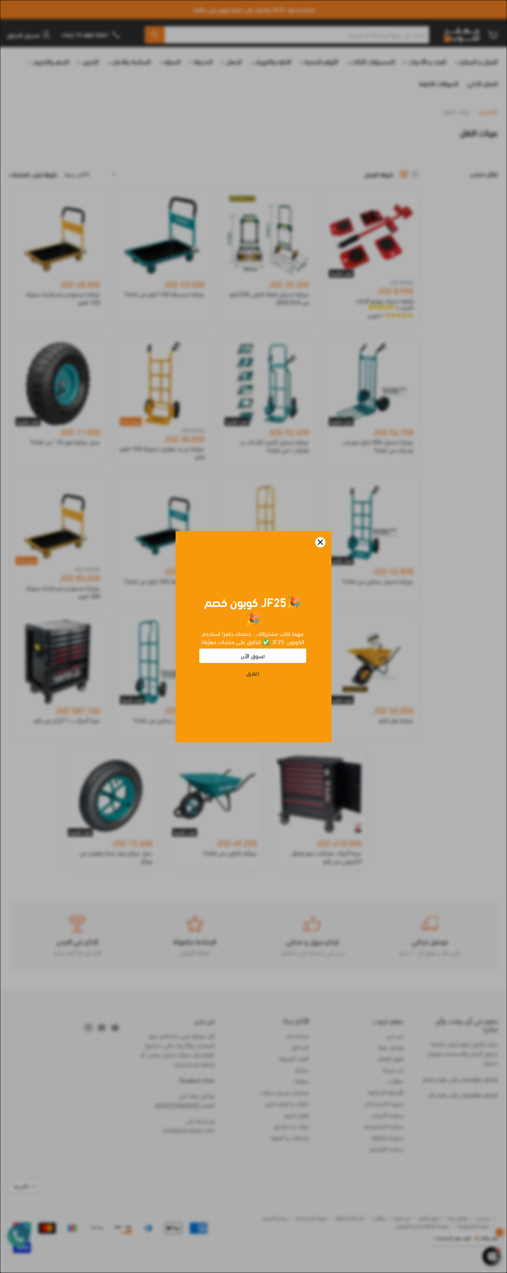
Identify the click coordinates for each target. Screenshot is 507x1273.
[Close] (320, 542)
